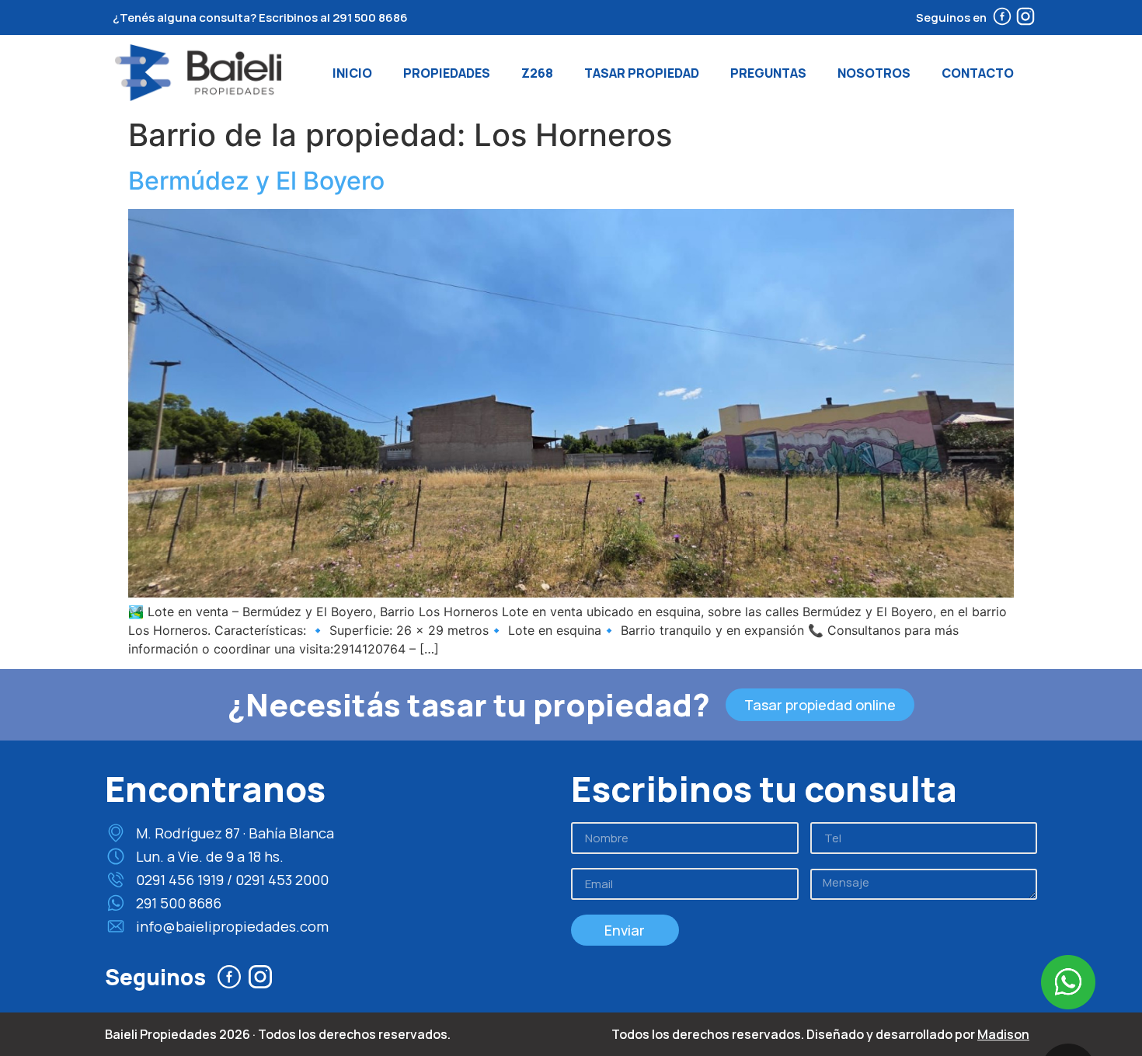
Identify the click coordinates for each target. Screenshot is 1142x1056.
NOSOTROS (873, 73)
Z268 (537, 73)
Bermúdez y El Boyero (256, 181)
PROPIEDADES (446, 73)
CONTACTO (978, 73)
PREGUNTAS (768, 73)
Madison (1003, 1034)
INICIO (352, 73)
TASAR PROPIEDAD (641, 73)
